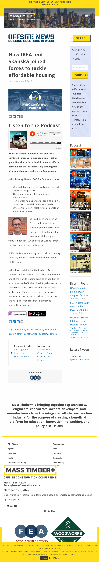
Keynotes (12, 453)
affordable (20, 329)
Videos (55, 448)
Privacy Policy (58, 462)
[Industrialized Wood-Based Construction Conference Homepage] (22, 16)
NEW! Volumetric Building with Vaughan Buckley (79, 292)
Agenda (11, 448)
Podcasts (57, 453)
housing (39, 329)
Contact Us (57, 458)
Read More (54, 558)
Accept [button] (44, 558)
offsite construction (27, 333)
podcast (43, 333)
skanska (52, 333)
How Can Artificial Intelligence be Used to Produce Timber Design (80, 325)
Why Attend (13, 444)
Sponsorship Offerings (17, 462)
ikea (47, 329)
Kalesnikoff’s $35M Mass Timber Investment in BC (79, 306)
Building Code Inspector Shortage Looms (22, 353)
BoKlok (30, 329)
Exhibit (11, 458)
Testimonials (58, 444)
